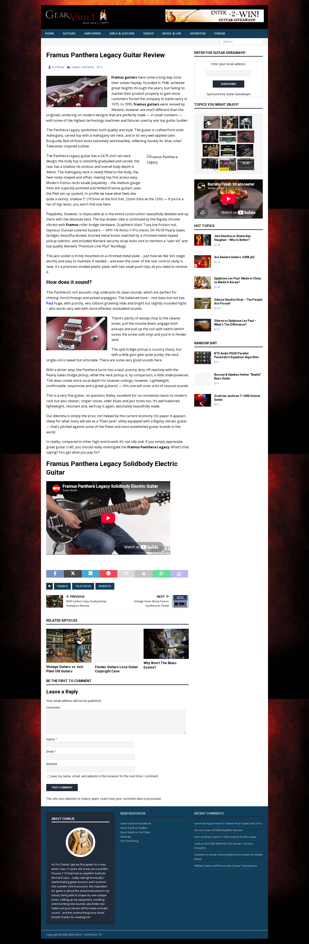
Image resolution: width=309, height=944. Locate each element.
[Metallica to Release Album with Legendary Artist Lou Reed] (210, 164)
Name (50, 739)
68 (219, 244)
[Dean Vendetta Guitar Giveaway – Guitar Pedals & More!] (191, 15)
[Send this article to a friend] (126, 574)
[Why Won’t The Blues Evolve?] (166, 644)
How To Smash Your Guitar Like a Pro (238, 823)
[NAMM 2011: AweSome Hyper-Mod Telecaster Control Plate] (227, 136)
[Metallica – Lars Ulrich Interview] (210, 136)
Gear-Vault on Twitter (133, 828)
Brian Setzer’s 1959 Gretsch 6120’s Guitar (230, 837)
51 (219, 261)
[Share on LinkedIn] (90, 574)
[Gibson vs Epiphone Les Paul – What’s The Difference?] (202, 325)
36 (219, 286)
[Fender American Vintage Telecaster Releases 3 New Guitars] (212, 122)
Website (51, 764)
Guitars (69, 33)
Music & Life (171, 33)
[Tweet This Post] (73, 574)
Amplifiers (92, 33)
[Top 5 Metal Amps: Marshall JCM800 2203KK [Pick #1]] (244, 150)
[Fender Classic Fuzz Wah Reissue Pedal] (245, 137)
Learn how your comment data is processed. (130, 799)
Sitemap (125, 837)
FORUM (219, 33)
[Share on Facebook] (55, 574)
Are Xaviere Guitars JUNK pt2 (234, 257)
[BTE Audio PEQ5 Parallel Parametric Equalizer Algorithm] (202, 357)
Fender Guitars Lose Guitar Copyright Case (116, 669)
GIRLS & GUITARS (122, 33)
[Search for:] (242, 41)
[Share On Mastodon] (179, 574)
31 (219, 329)
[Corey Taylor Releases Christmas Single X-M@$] (245, 122)
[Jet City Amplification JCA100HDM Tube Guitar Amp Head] (245, 164)
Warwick (105, 586)
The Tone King (129, 841)
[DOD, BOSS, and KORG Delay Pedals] (227, 164)
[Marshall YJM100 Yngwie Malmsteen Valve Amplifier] (228, 150)
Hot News (88, 67)
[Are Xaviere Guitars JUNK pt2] (202, 261)
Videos (148, 33)
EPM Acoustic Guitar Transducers (236, 866)
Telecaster (83, 586)
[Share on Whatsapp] (161, 574)
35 (219, 308)
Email (50, 751)
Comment (53, 707)
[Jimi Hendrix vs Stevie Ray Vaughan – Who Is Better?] (202, 240)
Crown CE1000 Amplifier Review (223, 830)
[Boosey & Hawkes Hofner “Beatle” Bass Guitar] (202, 379)
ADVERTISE (198, 33)
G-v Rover (58, 67)
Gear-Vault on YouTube (135, 832)
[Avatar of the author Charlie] (80, 853)
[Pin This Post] (108, 574)
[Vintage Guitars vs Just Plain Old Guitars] (68, 646)
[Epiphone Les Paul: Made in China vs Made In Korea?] (202, 282)
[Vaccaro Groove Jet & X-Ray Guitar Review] (230, 122)
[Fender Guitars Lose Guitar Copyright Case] (117, 646)
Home (49, 33)
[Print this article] (144, 574)
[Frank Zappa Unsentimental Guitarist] (211, 150)
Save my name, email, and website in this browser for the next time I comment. (104, 776)
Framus (62, 586)
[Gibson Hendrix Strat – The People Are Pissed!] (202, 303)
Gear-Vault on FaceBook (135, 823)
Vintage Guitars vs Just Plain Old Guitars (64, 669)
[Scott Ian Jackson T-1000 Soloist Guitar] (202, 400)
